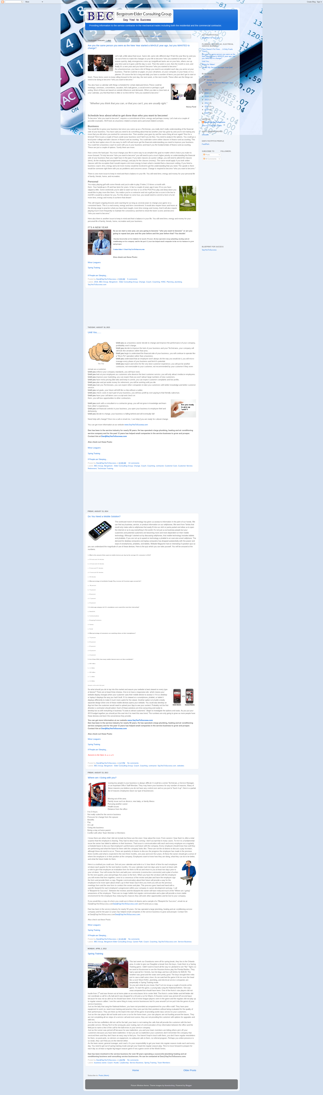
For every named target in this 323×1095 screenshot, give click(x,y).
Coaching (156, 282)
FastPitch (205, 144)
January (210, 80)
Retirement (92, 468)
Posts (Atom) (104, 1075)
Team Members (163, 1063)
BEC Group (103, 282)
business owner (100, 1063)
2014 (207, 96)
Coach (148, 282)
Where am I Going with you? (102, 777)
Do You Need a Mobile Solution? (104, 516)
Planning (170, 282)
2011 (207, 106)
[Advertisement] (142, 307)
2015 (207, 93)
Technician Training (105, 468)
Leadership (124, 1063)
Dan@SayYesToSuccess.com (125, 904)
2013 (207, 100)
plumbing (178, 282)
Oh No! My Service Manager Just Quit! (217, 67)
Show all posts (156, 36)
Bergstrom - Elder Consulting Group (123, 282)
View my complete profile (212, 126)
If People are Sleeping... (97, 275)
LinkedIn (205, 135)
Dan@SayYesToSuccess (214, 122)
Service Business (185, 942)
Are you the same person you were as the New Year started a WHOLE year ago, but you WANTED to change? (218, 56)
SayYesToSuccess (209, 250)
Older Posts (189, 1070)
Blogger (189, 1085)
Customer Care (171, 466)
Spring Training (94, 268)
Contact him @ (128, 249)
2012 (207, 103)
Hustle (116, 1063)
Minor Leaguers (94, 262)
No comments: (133, 763)
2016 (96, 282)
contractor (160, 466)
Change (142, 282)
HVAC (163, 282)
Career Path (138, 942)
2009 (207, 113)
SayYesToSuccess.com (97, 284)
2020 (207, 77)
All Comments (210, 159)
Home (135, 1070)
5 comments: (132, 279)
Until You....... (94, 332)
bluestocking (170, 1085)
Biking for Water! (208, 64)
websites (180, 766)
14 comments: (134, 463)
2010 (207, 110)
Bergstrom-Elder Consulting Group (118, 942)
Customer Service (185, 466)
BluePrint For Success (211, 38)
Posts (207, 155)
